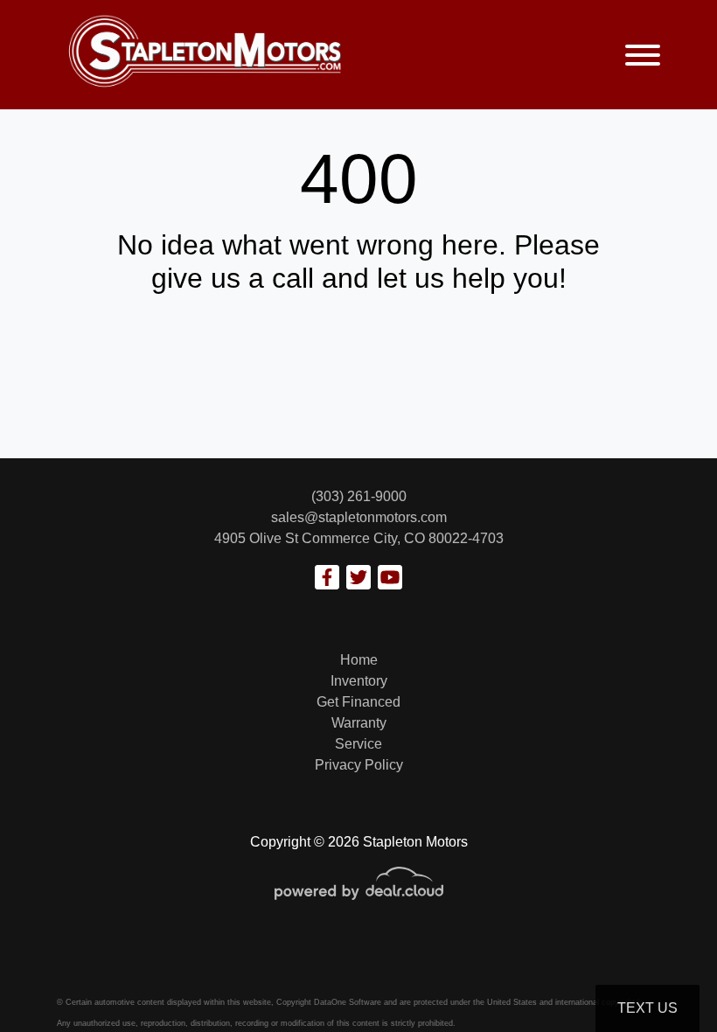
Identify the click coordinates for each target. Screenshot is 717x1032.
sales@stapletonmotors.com (359, 517)
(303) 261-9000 (359, 496)
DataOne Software (347, 1002)
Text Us (647, 1008)
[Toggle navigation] (642, 54)
